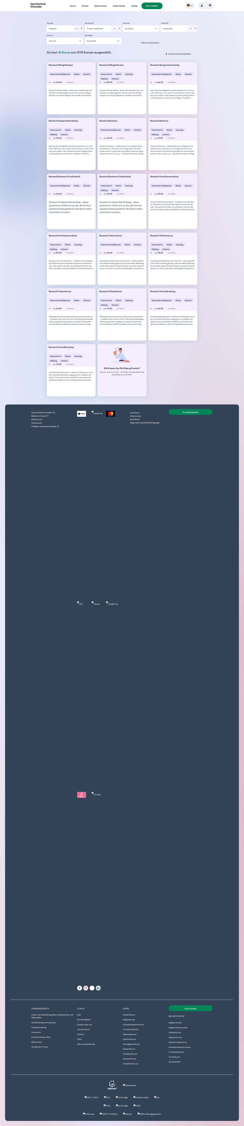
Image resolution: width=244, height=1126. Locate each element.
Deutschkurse (129, 1015)
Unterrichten (119, 6)
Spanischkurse (129, 1039)
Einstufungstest (84, 1019)
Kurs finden (152, 6)
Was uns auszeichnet (86, 1044)
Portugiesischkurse (131, 1044)
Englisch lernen (175, 1022)
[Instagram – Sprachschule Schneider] (85, 988)
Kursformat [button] (89, 23)
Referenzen (36, 1042)
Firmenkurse (174, 1057)
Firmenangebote (40, 1008)
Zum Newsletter (190, 412)
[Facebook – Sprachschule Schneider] (79, 988)
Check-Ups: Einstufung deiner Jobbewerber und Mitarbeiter (52, 1016)
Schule (134, 6)
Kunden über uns (84, 1024)
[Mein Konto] (201, 5)
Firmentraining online (40, 1037)
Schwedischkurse (130, 1063)
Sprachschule (174, 1062)
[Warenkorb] (210, 5)
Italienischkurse (129, 1034)
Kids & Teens (100, 6)
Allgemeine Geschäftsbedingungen (145, 422)
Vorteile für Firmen (39, 1047)
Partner (80, 1034)
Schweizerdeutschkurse (133, 1024)
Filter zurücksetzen (150, 42)
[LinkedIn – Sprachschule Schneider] (98, 988)
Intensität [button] (164, 23)
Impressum (135, 412)
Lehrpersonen (83, 1029)
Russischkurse (129, 1049)
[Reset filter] (81, 28)
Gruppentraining (38, 1027)
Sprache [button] (50, 23)
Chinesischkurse (130, 1054)
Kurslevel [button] (126, 23)
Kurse (73, 6)
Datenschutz (135, 416)
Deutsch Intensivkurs (178, 1042)
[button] (63, 28)
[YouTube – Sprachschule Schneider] (92, 988)
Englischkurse (129, 1019)
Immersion (36, 1032)
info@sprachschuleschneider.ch (45, 426)
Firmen (85, 6)
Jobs (79, 1015)
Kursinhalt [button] (89, 35)
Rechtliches (135, 419)
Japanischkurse (129, 1059)
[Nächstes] (71, 108)
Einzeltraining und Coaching (43, 1022)
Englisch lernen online (178, 1027)
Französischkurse (130, 1029)
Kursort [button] (50, 35)
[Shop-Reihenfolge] (166, 54)
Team (79, 1039)
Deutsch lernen (175, 1037)
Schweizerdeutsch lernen (180, 1047)
